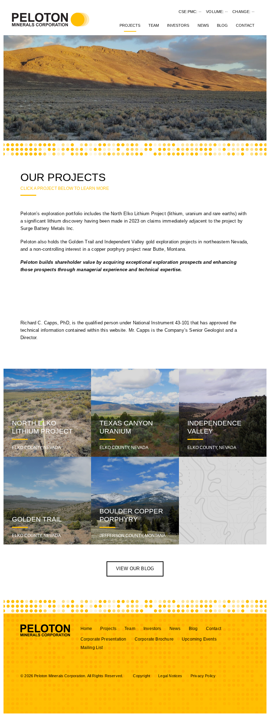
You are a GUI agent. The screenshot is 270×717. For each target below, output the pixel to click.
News (203, 25)
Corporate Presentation (104, 639)
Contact (245, 25)
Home (86, 628)
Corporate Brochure (154, 639)
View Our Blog (135, 568)
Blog (222, 25)
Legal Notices (170, 676)
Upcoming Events (199, 639)
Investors (178, 25)
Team (153, 25)
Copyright (141, 676)
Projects (130, 25)
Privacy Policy (203, 676)
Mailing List (92, 647)
